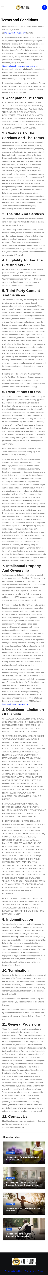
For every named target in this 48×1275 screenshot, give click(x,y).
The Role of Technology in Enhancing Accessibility (18, 1235)
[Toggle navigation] (2, 7)
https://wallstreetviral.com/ (15, 33)
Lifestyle (11, 1153)
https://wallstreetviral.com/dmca (15, 704)
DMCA (40, 1271)
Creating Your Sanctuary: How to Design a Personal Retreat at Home (23, 1184)
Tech (9, 1229)
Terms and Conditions (14, 1271)
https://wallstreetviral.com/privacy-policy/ (18, 66)
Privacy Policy (31, 1271)
